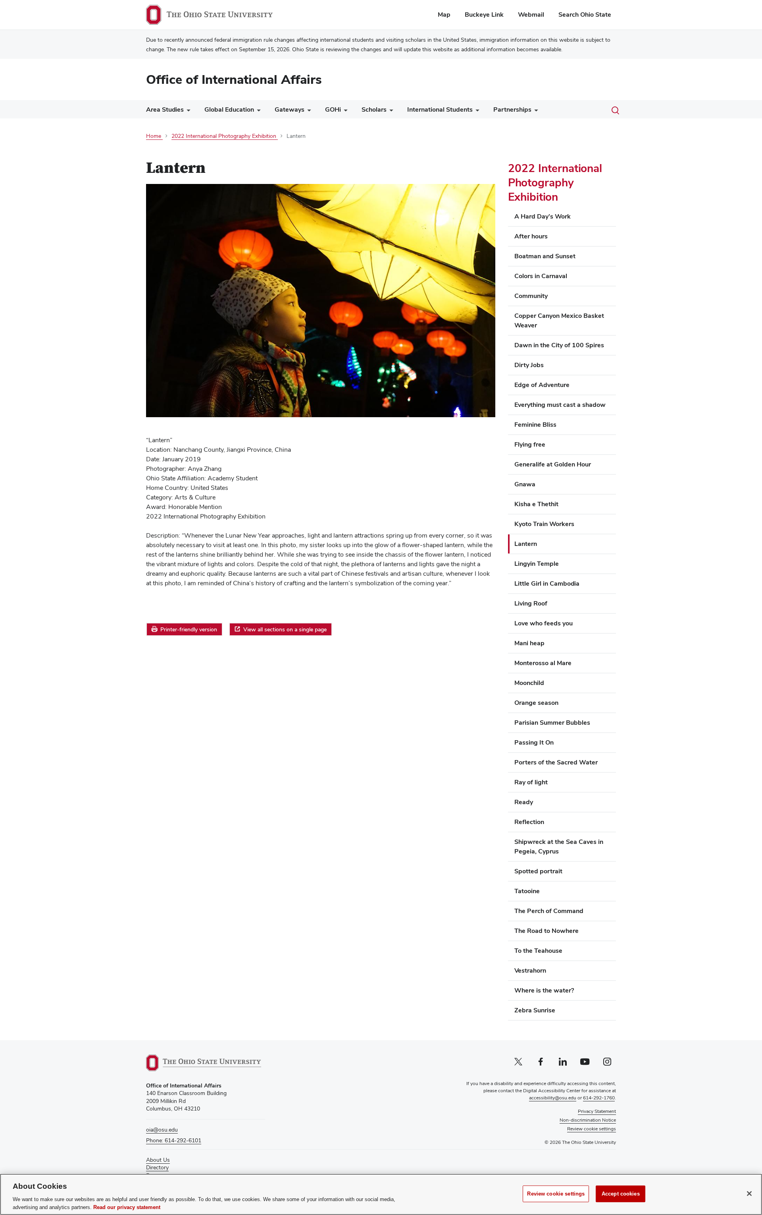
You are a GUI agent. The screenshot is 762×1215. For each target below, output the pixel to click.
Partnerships (512, 109)
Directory (157, 1167)
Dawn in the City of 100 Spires (559, 345)
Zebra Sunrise (534, 1010)
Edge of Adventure (542, 385)
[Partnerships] (534, 111)
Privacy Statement (597, 1111)
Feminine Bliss (535, 424)
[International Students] (476, 111)
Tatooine (527, 891)
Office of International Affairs (234, 79)
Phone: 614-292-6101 (173, 1140)
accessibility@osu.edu (552, 1098)
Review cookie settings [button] (591, 1129)
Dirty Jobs (529, 365)
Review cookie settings (556, 1194)
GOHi (333, 109)
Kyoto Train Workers (544, 524)
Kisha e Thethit (536, 504)
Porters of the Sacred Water (556, 762)
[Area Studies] (187, 111)
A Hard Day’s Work (542, 216)
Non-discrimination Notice (588, 1120)
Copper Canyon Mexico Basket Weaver (559, 320)
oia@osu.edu (162, 1129)
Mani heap (529, 643)
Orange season (536, 702)
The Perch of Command (548, 911)
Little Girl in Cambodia (546, 583)
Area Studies (165, 109)
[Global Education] (257, 111)
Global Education (229, 109)
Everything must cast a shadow (560, 404)
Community (531, 296)
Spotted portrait (538, 871)
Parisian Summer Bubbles (552, 722)
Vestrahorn (530, 970)
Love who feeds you (543, 623)
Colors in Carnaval (540, 276)
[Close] (749, 1193)
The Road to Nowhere (546, 931)
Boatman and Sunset (544, 256)
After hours (531, 236)
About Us (158, 1159)
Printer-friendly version (188, 629)
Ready (523, 802)
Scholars (374, 109)
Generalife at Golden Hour (552, 464)
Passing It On (534, 742)
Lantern (525, 544)
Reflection (529, 822)
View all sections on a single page (285, 629)
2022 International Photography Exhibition (555, 182)
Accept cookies (621, 1194)
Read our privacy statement (126, 1207)
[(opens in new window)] (203, 1063)
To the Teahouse (538, 950)
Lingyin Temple (536, 563)
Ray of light (531, 782)
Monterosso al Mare (543, 663)
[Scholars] (390, 111)
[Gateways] (307, 111)
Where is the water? (544, 990)
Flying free (529, 444)
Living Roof (530, 603)
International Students (440, 109)
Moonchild (529, 683)
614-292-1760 (599, 1098)
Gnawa (524, 484)
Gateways (289, 109)
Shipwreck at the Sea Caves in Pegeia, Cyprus (558, 846)
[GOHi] (344, 111)
